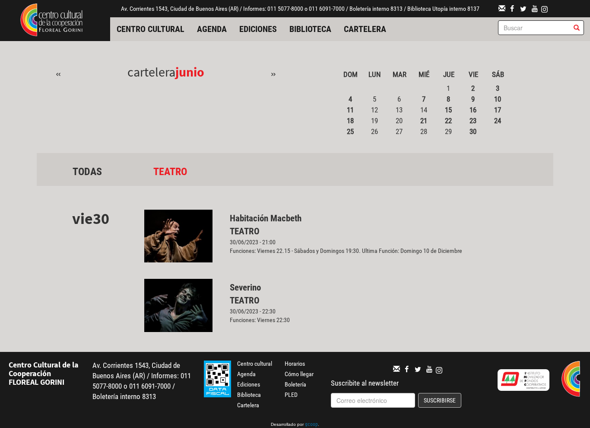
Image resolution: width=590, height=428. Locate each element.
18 (350, 120)
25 (350, 131)
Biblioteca (310, 29)
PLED (291, 395)
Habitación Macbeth (265, 218)
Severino (245, 287)
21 (423, 120)
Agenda (212, 29)
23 (472, 120)
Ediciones (258, 29)
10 (497, 99)
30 (472, 131)
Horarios (295, 364)
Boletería (295, 384)
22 (448, 120)
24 (497, 120)
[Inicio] (51, 19)
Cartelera (365, 29)
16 (472, 109)
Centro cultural (150, 29)
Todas (87, 172)
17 (497, 109)
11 (350, 109)
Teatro (170, 172)
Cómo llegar (299, 374)
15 (448, 109)
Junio (189, 72)
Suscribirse (440, 400)
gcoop (311, 425)
